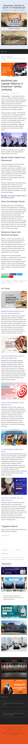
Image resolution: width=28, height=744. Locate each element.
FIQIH (24, 727)
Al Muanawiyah (5, 96)
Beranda (3, 56)
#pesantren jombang (11, 280)
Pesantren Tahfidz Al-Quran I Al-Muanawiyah (14, 6)
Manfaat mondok (14, 224)
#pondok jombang (18, 281)
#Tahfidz (9, 283)
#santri (3, 283)
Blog (3, 727)
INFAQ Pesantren (10, 727)
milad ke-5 (4, 98)
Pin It (11, 276)
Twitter (20, 274)
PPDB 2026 (18, 727)
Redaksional (9, 56)
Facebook (13, 274)
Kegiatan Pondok (18, 730)
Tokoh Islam (9, 730)
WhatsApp (5, 276)
